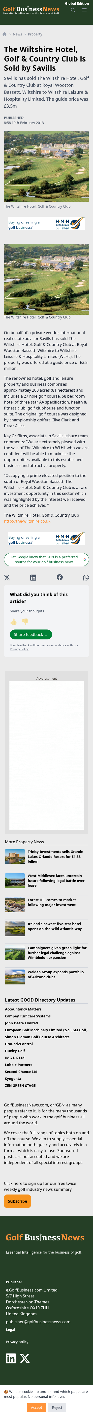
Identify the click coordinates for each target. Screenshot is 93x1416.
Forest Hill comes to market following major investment (52, 902)
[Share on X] (7, 577)
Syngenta (13, 1078)
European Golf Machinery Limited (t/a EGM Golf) (46, 1030)
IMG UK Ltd (15, 1057)
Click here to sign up (23, 1183)
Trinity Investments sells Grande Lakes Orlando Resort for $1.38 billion (55, 856)
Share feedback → (31, 634)
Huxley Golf (15, 1050)
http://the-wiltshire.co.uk (27, 521)
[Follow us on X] (25, 1358)
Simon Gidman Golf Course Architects (37, 1037)
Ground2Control (19, 1043)
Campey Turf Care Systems (28, 1016)
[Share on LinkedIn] (33, 577)
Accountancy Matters (23, 1009)
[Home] (4, 34)
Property (35, 34)
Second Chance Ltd (21, 1071)
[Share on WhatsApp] (86, 577)
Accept (36, 1407)
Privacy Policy (19, 649)
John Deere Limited (21, 1023)
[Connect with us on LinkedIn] (12, 1358)
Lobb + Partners (18, 1064)
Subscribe (17, 1201)
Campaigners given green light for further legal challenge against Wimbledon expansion (57, 952)
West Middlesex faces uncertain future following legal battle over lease (56, 880)
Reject (57, 1407)
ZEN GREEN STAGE (20, 1085)
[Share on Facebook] (60, 577)
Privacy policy (17, 1341)
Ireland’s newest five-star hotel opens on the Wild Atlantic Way (55, 926)
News (17, 34)
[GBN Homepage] (31, 10)
